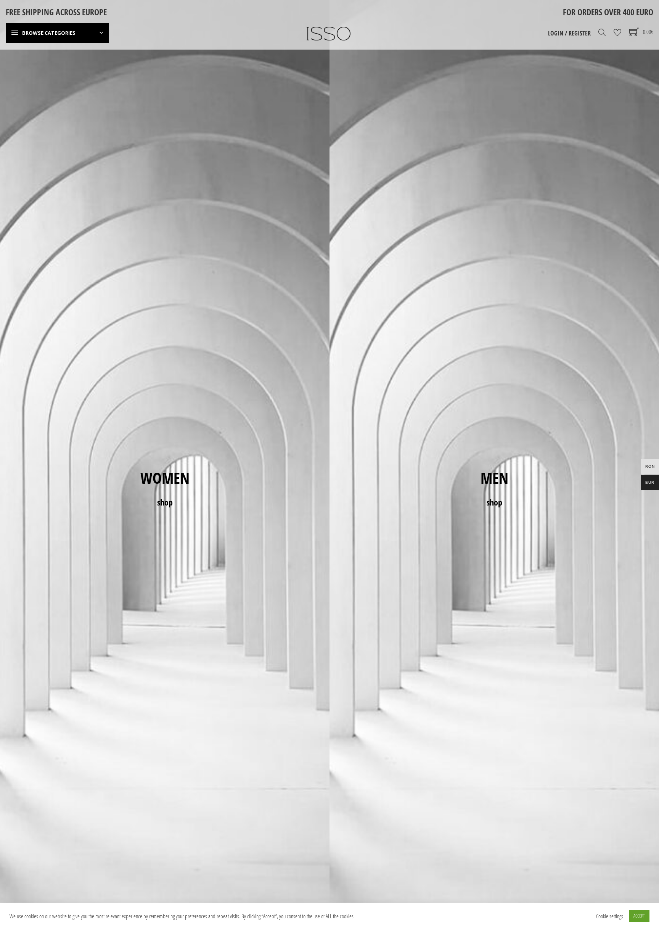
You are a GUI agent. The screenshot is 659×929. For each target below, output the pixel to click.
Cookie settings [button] (609, 916)
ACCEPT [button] (639, 915)
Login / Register (569, 33)
